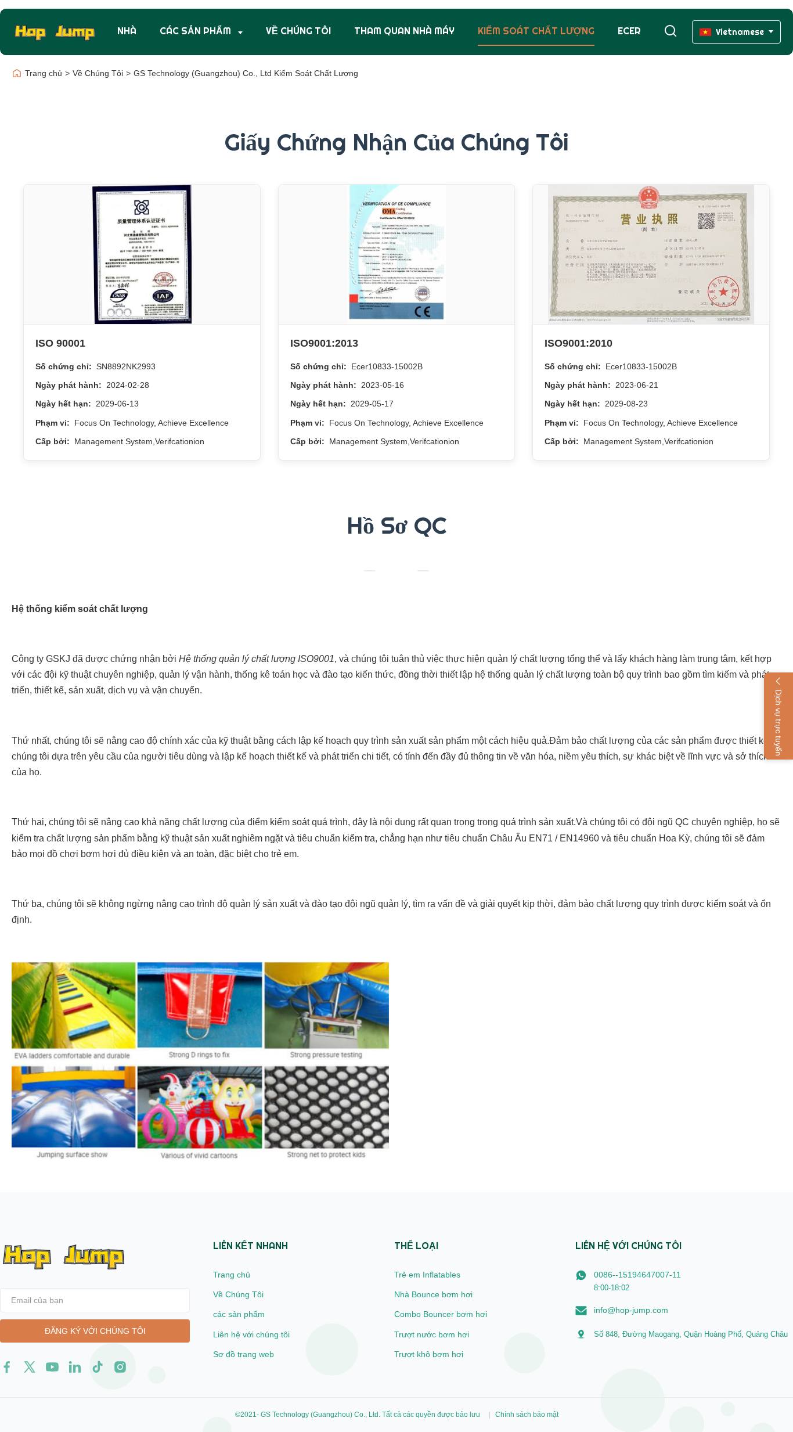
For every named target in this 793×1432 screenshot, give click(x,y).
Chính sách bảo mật (526, 1415)
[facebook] (7, 1367)
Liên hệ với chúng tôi (251, 1334)
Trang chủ (43, 73)
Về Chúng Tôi (98, 73)
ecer (629, 31)
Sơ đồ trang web (243, 1354)
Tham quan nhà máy (404, 31)
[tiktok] (97, 1367)
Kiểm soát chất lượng (536, 31)
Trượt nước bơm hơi (431, 1334)
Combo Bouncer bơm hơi (440, 1314)
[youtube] (52, 1367)
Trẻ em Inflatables (427, 1274)
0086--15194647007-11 (637, 1274)
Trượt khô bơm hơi (428, 1354)
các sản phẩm (239, 1314)
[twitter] (30, 1367)
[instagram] (120, 1367)
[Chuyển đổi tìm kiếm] (670, 31)
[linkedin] (75, 1367)
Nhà (126, 31)
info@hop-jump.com (631, 1310)
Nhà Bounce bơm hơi (433, 1294)
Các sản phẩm (196, 31)
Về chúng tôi (298, 31)
